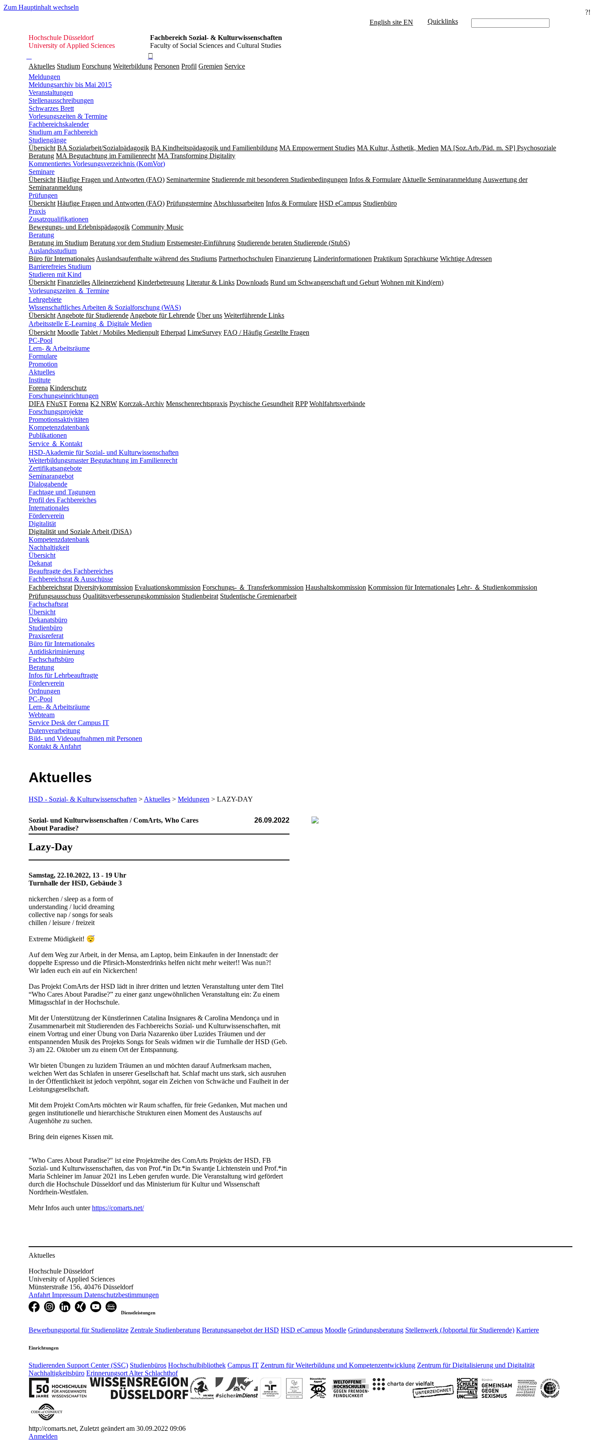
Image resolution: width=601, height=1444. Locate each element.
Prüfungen (43, 195)
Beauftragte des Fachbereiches (71, 571)
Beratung (41, 235)
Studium (68, 66)
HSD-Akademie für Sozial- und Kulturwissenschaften (104, 452)
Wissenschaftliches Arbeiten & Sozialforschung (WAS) (105, 307)
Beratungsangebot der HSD (240, 1330)
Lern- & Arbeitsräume (59, 348)
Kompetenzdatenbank (59, 427)
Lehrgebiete (45, 299)
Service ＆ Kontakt (55, 443)
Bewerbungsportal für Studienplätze (78, 1330)
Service (234, 66)
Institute (40, 380)
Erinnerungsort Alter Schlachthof (132, 1373)
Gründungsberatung (375, 1330)
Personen (167, 66)
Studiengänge (47, 140)
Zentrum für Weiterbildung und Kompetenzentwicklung (337, 1365)
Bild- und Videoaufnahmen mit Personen (85, 738)
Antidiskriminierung (56, 651)
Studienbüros (148, 1365)
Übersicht (42, 555)
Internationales (49, 508)
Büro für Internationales (62, 643)
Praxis (37, 211)
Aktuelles (42, 66)
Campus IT (243, 1365)
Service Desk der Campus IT (69, 722)
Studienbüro (45, 627)
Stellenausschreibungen (61, 100)
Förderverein (46, 515)
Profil (189, 66)
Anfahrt (40, 1295)
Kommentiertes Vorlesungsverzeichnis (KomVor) (97, 163)
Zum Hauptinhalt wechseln (41, 7)
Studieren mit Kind (55, 274)
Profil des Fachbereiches (62, 500)
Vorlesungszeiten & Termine (68, 116)
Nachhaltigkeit (49, 547)
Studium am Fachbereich (63, 132)
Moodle (335, 1330)
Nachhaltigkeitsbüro (56, 1373)
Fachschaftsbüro (51, 659)
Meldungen (44, 76)
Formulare (43, 356)
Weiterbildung (132, 66)
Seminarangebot (51, 476)
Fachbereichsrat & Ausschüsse (71, 579)
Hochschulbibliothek (197, 1365)
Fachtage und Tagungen (62, 492)
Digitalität (42, 523)
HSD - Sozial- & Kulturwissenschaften (83, 799)
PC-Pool (40, 340)
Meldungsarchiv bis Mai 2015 (70, 84)
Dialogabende (48, 484)
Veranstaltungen (51, 92)
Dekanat (40, 563)
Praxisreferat (46, 635)
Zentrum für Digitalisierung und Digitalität (476, 1365)
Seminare (42, 171)
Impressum (68, 1295)
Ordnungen (44, 691)
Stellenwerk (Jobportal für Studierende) (459, 1330)
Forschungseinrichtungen (64, 395)
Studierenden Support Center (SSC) (78, 1365)
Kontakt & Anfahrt (55, 746)
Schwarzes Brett (51, 108)
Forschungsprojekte (56, 411)
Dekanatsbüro (48, 620)
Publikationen (48, 435)
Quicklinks (443, 21)
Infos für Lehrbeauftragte (63, 675)
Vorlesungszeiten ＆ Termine (69, 290)
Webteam (42, 714)
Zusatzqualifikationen (58, 219)
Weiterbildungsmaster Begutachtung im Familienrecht (103, 460)
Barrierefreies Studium (60, 266)
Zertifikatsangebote (55, 468)
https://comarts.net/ (118, 1208)
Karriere (527, 1330)
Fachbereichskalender (59, 124)
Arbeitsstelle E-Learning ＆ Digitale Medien (90, 323)
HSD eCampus (302, 1330)
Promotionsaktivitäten (59, 419)
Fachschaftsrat (48, 604)
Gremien (210, 66)
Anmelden (43, 1436)
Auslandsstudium (53, 250)
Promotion (43, 364)
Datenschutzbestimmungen (121, 1295)
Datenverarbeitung (54, 730)
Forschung (96, 66)
